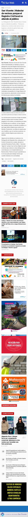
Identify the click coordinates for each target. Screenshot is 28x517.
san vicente (10, 161)
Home (2, 7)
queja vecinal (8, 158)
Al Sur (6, 33)
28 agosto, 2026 (5, 227)
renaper (4, 161)
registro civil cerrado (18, 158)
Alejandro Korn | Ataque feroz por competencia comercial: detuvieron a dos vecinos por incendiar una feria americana (10, 440)
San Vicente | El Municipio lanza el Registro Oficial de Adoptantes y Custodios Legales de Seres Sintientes (16, 466)
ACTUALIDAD (8, 7)
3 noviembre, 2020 (15, 33)
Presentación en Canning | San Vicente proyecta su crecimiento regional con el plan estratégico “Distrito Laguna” (13, 245)
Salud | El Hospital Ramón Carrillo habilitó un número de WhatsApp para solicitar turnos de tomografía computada (16, 452)
